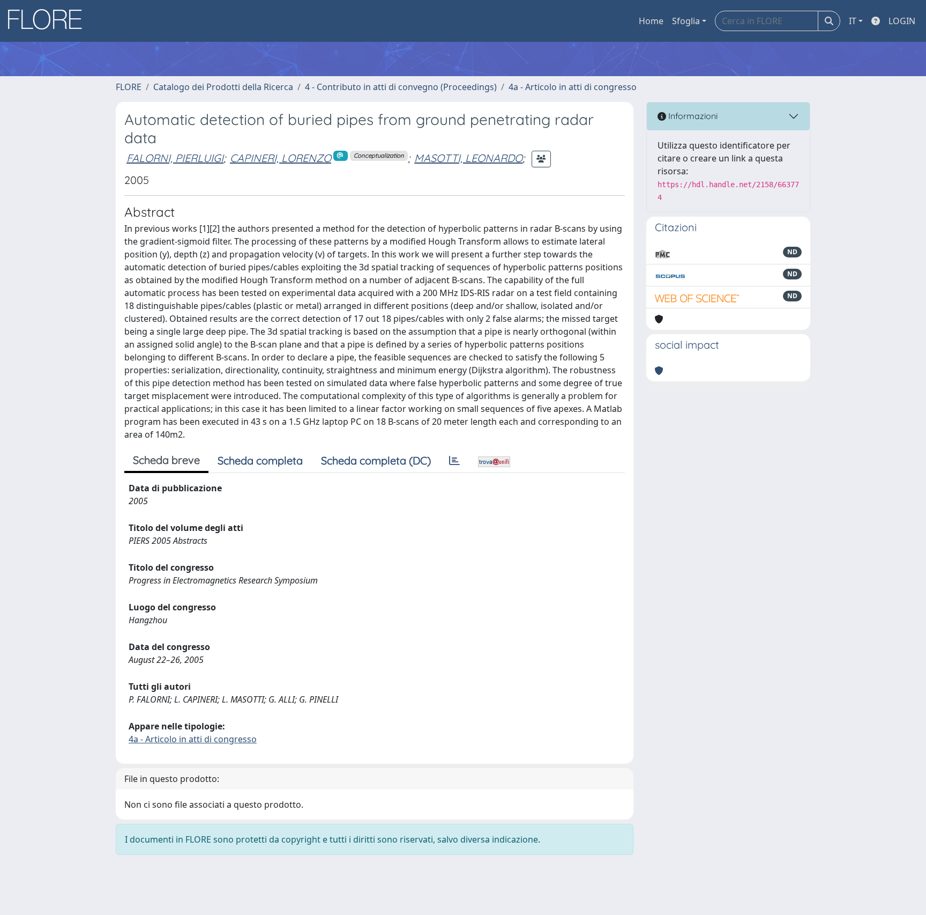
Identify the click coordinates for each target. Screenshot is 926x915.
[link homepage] (48, 20)
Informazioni (692, 115)
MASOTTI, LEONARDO (468, 158)
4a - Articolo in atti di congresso (573, 87)
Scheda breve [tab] (166, 460)
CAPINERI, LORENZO (280, 158)
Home (651, 21)
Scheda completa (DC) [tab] (376, 460)
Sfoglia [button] (686, 21)
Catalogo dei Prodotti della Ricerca (223, 87)
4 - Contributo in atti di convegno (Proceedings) (401, 87)
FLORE (128, 87)
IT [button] (852, 21)
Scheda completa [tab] (260, 460)
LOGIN (901, 21)
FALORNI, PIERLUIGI (174, 158)
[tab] (454, 460)
